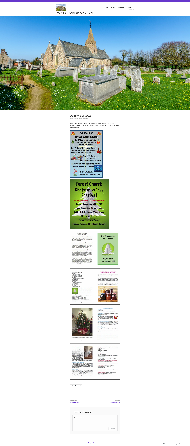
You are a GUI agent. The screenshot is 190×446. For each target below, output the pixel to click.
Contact (131, 9)
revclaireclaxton (84, 118)
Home (106, 7)
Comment (112, 428)
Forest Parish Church (74, 12)
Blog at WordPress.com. (95, 442)
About (112, 7)
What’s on (121, 7)
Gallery (130, 7)
